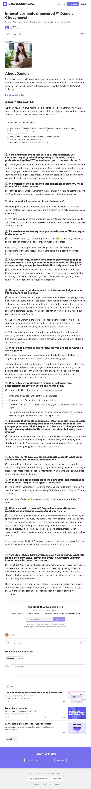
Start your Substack (39, 779)
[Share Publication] (63, 4)
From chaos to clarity (16, 708)
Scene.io (13, 26)
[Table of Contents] (2, 394)
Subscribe (73, 4)
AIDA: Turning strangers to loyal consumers (28, 724)
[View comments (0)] (15, 34)
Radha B (27, 698)
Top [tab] (7, 686)
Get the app (56, 779)
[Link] (2, 73)
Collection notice (58, 773)
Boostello (9, 335)
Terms (48, 773)
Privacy (42, 773)
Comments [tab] (10, 659)
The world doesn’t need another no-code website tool (33, 692)
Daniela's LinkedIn (14, 95)
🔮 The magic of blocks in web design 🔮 (21, 711)
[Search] (59, 4)
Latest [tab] (13, 686)
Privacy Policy (62, 627)
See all (9, 739)
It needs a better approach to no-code (19, 696)
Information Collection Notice (45, 627)
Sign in (84, 4)
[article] (45, 697)
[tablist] (14, 658)
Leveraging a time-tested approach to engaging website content (29, 727)
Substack (34, 784)
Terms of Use (56, 624)
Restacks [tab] (20, 659)
